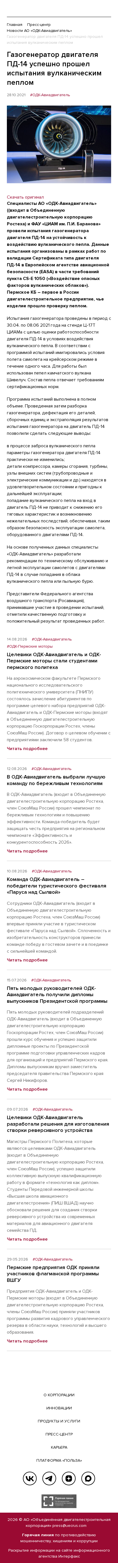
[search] (95, 8)
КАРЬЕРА (59, 1447)
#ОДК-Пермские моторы (30, 646)
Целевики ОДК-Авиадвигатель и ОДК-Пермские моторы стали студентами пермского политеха (54, 660)
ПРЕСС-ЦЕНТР (59, 1434)
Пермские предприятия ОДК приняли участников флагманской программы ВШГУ (53, 1273)
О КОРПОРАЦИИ (59, 1395)
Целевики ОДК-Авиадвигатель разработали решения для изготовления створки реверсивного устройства (58, 1123)
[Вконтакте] (30, 1478)
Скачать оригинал (25, 197)
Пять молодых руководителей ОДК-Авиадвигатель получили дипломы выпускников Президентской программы (57, 994)
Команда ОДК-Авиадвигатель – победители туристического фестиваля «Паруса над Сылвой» (56, 885)
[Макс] (88, 1478)
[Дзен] (69, 1478)
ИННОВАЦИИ (59, 1408)
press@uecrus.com (69, 1525)
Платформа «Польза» (59, 1460)
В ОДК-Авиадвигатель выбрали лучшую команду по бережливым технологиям (56, 780)
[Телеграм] (49, 1478)
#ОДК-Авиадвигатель (50, 95)
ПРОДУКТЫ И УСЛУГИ (59, 1421)
